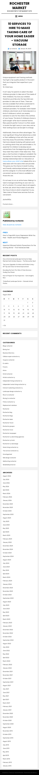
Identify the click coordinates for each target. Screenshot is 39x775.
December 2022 (8, 630)
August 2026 (7, 476)
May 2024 (6, 570)
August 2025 (7, 518)
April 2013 (6, 755)
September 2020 (8, 724)
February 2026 (7, 497)
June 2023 (6, 609)
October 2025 (7, 511)
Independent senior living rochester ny (14, 384)
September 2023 (8, 598)
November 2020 (8, 717)
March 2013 (6, 759)
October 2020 (7, 720)
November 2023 (8, 591)
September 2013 (8, 738)
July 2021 (6, 689)
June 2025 (6, 525)
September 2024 (8, 556)
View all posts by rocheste (12, 225)
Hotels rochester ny (9, 377)
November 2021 (8, 675)
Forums (5, 367)
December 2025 (8, 504)
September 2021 (8, 682)
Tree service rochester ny (10, 451)
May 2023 (6, 612)
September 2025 (8, 514)
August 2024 (7, 560)
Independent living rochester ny (12, 381)
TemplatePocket (18, 772)
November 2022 (8, 633)
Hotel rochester (7, 374)
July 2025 (6, 521)
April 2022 (6, 657)
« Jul (4, 325)
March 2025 (6, 535)
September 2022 (8, 640)
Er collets (6, 363)
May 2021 (6, 696)
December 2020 (8, 713)
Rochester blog (7, 412)
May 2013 (6, 752)
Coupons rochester (8, 360)
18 (9, 313)
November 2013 (8, 731)
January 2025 (7, 542)
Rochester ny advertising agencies (13, 437)
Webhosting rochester (9, 461)
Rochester (6, 409)
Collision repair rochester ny (11, 356)
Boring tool (6, 349)
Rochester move (8, 430)
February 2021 (7, 706)
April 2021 (6, 699)
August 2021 (7, 685)
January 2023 (7, 626)
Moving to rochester (9, 398)
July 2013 (6, 745)
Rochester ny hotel (9, 440)
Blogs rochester (7, 346)
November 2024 (8, 549)
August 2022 (7, 643)
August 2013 (7, 741)
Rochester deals (8, 419)
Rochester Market (19, 5)
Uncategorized (7, 454)
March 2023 (6, 619)
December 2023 (8, 588)
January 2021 (7, 710)
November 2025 (8, 507)
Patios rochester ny (9, 402)
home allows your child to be (13, 161)
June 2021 (6, 692)
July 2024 (6, 563)
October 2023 (7, 595)
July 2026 (6, 479)
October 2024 (7, 553)
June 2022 (6, 650)
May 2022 (6, 654)
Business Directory (8, 353)
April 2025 (6, 532)
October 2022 (7, 637)
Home (10, 204)
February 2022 (7, 664)
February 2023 (7, 623)
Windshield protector (9, 465)
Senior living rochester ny (10, 447)
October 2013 (7, 734)
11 (8, 310)
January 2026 (7, 500)
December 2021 (8, 671)
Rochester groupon (9, 426)
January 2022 (7, 668)
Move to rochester (8, 395)
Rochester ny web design (10, 444)
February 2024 (7, 581)
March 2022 (6, 661)
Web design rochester (9, 458)
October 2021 (7, 678)
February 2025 (7, 539)
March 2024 (6, 577)
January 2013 (7, 766)
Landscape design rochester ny (12, 391)
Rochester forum (8, 423)
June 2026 (6, 483)
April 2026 (6, 490)
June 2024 (6, 567)
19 (14, 313)
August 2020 (7, 727)
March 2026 (6, 493)
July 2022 (6, 647)
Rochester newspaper (9, 433)
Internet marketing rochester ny (13, 388)
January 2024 (7, 584)
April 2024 (6, 574)
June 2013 (6, 748)
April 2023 (6, 616)
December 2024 (8, 546)
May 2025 (6, 528)
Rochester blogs (8, 416)
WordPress (34, 772)
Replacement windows (10, 405)
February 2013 (7, 762)
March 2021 (6, 703)
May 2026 (6, 486)
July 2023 (6, 605)
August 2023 (7, 602)
